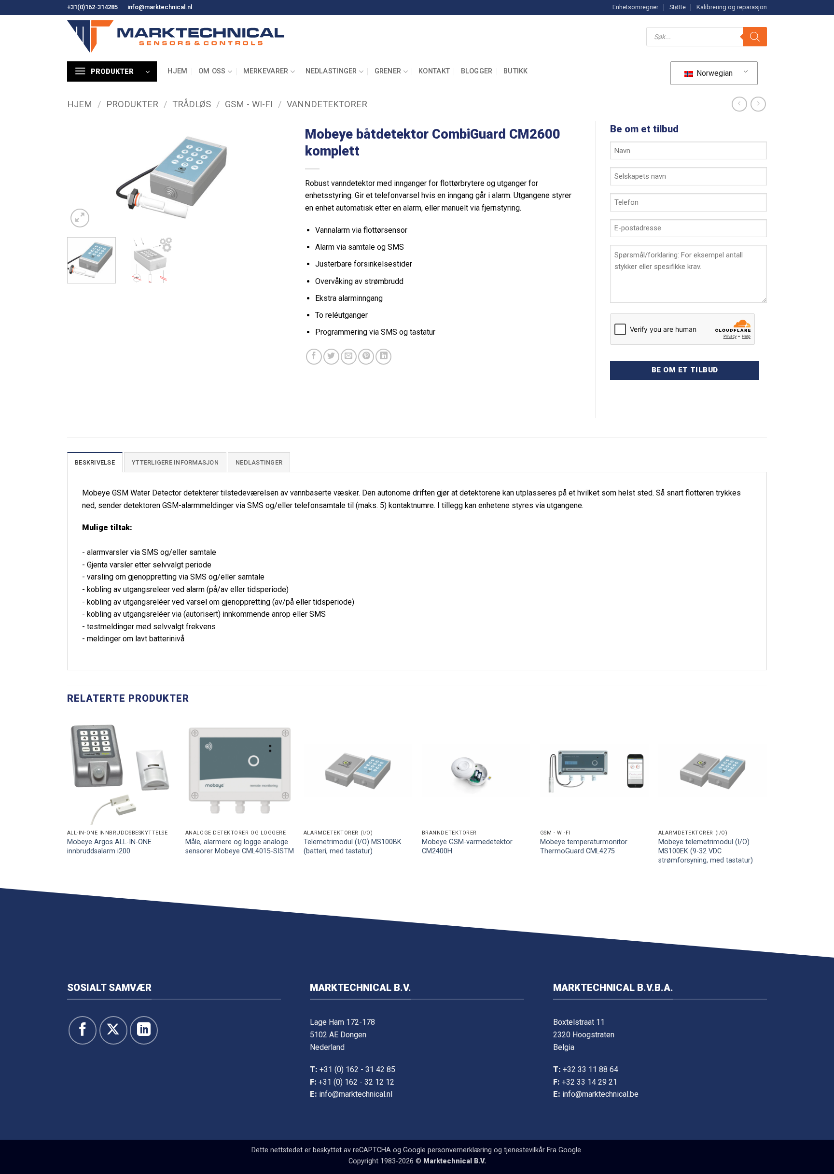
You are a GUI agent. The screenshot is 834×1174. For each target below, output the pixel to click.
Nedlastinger (331, 71)
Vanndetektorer (327, 104)
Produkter (132, 104)
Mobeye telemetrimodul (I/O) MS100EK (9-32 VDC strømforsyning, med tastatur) (705, 851)
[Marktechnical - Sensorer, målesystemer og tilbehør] (175, 36)
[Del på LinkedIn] (383, 357)
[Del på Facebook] (314, 357)
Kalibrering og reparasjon (731, 7)
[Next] (274, 175)
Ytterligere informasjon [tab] (175, 462)
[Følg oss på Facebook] (83, 1030)
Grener (388, 71)
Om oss (212, 71)
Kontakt (434, 71)
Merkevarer (266, 71)
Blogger (477, 71)
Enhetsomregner (635, 7)
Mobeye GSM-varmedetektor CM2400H (467, 846)
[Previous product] (758, 104)
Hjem (177, 71)
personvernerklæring (460, 1150)
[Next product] (739, 104)
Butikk (515, 71)
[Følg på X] (113, 1030)
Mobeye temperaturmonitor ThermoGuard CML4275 (583, 846)
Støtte (677, 7)
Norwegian (714, 73)
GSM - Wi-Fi (249, 104)
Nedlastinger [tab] (259, 462)
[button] (112, 71)
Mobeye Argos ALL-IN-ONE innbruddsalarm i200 (109, 846)
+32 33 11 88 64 (590, 1069)
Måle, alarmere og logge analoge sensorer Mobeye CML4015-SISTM (239, 846)
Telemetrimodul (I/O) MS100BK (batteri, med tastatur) (353, 846)
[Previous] (83, 175)
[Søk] (755, 36)
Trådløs (191, 104)
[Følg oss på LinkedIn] (144, 1030)
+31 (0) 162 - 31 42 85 (357, 1069)
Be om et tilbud (685, 370)
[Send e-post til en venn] (349, 357)
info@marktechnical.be (600, 1094)
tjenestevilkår (524, 1150)
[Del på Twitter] (331, 357)
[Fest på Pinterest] (366, 357)
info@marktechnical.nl (159, 7)
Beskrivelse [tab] (95, 462)
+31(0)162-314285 (92, 7)
